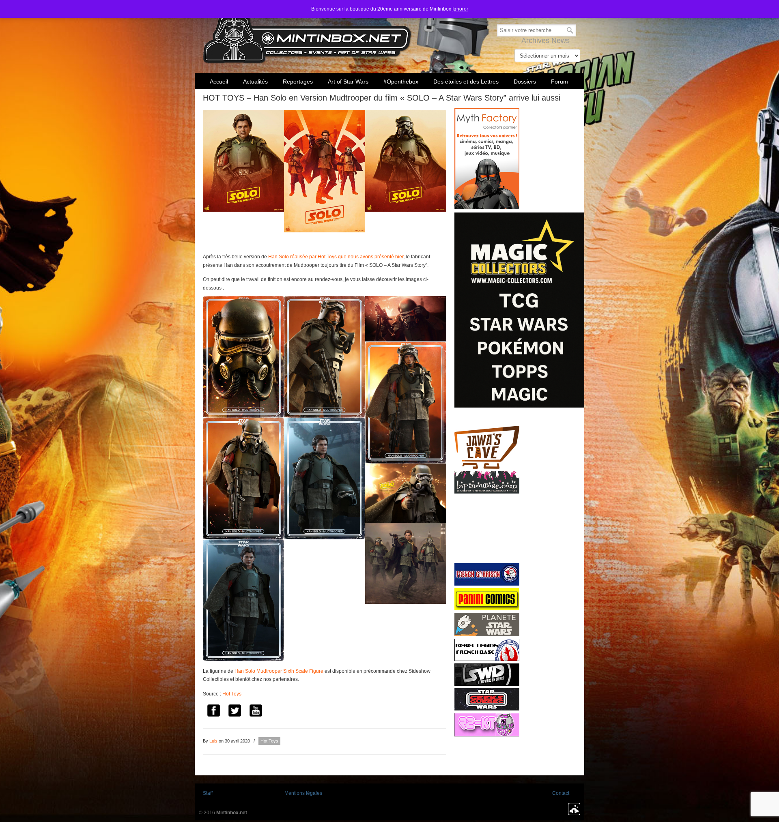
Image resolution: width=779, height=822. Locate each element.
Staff (208, 793)
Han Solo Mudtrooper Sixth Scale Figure (279, 671)
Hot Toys (231, 694)
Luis (213, 740)
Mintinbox (307, 33)
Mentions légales (303, 793)
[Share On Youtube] (255, 711)
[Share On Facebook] (213, 711)
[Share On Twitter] (234, 711)
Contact (560, 793)
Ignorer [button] (460, 9)
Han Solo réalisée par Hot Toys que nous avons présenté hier (335, 257)
